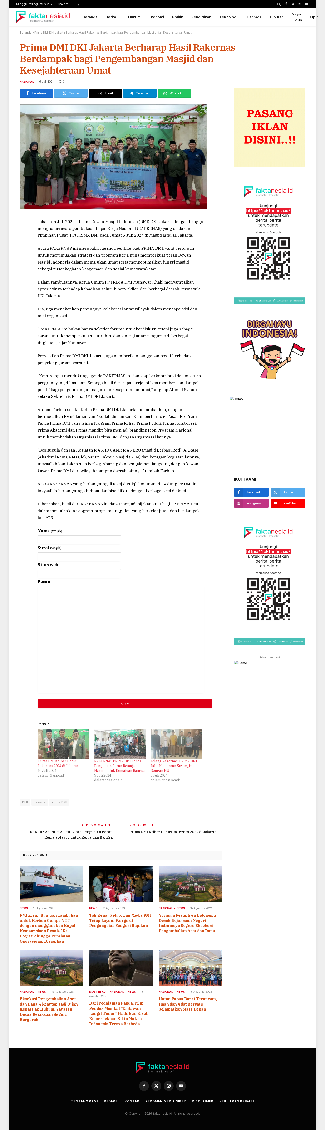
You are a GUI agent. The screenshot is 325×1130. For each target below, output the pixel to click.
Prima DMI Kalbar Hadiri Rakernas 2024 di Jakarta (172, 832)
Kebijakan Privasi (236, 1101)
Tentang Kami (84, 1101)
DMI (25, 802)
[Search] (278, 4)
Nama (50, 530)
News (24, 908)
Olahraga (254, 17)
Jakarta (40, 802)
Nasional (27, 81)
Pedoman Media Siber (165, 1101)
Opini (315, 17)
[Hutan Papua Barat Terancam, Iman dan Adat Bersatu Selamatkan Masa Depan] (190, 968)
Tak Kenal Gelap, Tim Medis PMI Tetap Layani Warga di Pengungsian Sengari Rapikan (120, 920)
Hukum (134, 17)
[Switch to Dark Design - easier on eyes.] (77, 4)
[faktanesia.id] (43, 17)
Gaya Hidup (297, 17)
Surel (49, 547)
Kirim (125, 704)
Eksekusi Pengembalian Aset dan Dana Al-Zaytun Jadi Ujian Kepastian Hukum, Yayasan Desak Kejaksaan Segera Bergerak (49, 1009)
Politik (177, 17)
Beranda (90, 17)
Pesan (44, 581)
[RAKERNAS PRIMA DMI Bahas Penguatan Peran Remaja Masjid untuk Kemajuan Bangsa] (120, 744)
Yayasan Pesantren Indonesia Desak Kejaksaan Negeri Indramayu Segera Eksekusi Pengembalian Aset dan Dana (187, 923)
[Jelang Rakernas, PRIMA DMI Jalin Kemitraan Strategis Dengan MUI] (176, 744)
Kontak (132, 1101)
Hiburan (277, 17)
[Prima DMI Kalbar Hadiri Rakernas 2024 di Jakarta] (63, 744)
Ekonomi (156, 17)
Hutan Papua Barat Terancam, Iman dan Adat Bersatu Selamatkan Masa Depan (188, 1004)
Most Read (97, 991)
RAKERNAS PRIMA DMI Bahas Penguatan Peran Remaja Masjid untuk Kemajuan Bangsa (119, 766)
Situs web (48, 564)
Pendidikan (201, 17)
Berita (111, 17)
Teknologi (228, 17)
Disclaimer (202, 1101)
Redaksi (111, 1101)
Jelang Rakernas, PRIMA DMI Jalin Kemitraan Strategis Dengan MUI (174, 766)
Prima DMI (59, 802)
